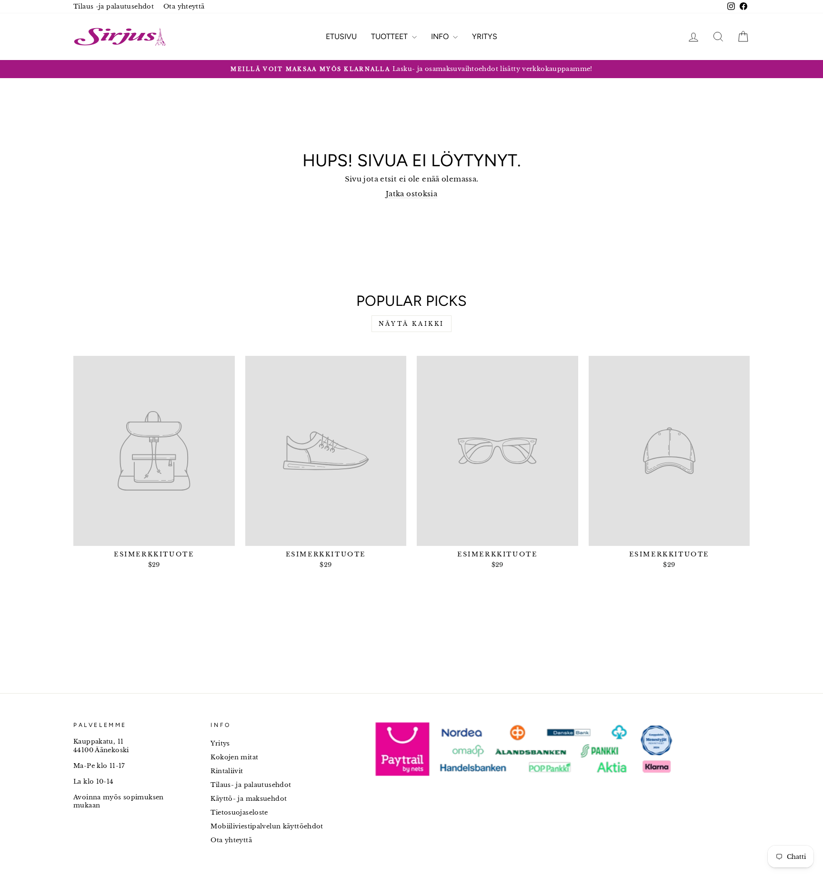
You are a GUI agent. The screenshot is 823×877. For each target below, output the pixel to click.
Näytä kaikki (411, 323)
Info (441, 36)
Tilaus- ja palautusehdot (251, 784)
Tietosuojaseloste (239, 812)
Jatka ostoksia (411, 193)
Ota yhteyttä (184, 6)
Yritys (484, 36)
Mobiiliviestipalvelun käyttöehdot (267, 826)
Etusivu (341, 36)
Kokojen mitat (234, 757)
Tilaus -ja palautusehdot (113, 6)
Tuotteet (390, 36)
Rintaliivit (227, 771)
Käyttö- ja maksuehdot (249, 798)
